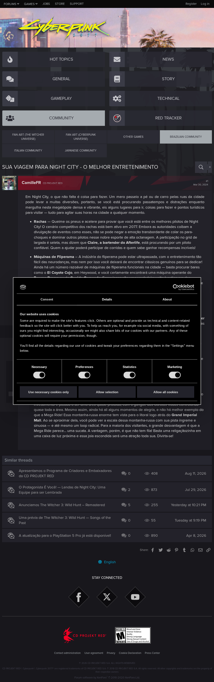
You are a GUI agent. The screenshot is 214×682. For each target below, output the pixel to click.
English (109, 562)
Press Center (152, 653)
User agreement (93, 653)
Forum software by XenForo (107, 677)
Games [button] (29, 4)
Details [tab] (107, 299)
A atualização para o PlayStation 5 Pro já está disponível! (65, 535)
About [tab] (167, 299)
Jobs (46, 4)
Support (77, 4)
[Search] (201, 167)
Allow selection (107, 392)
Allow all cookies (165, 392)
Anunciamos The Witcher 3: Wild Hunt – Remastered (62, 505)
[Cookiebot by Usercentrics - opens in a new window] (176, 287)
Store (60, 4)
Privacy (111, 653)
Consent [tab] (47, 299)
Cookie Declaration (130, 653)
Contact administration (67, 653)
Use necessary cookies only (48, 392)
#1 (200, 183)
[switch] (84, 375)
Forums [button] (10, 4)
